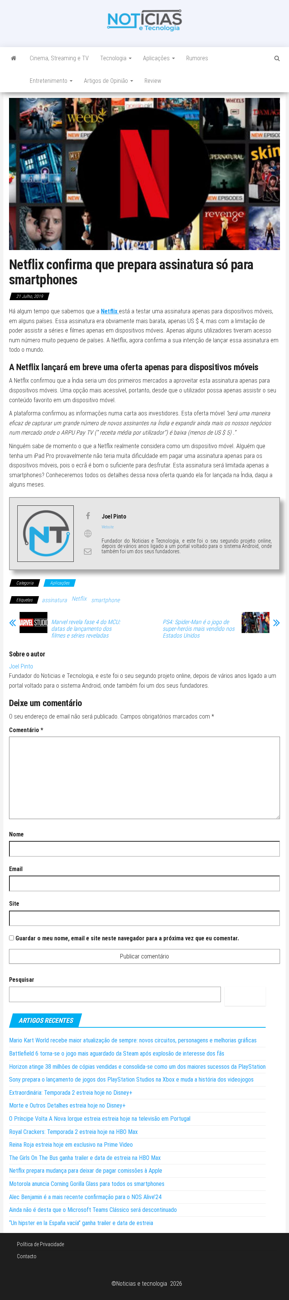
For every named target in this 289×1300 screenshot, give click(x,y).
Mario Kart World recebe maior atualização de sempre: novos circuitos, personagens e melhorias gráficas (133, 1040)
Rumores (197, 58)
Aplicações (157, 58)
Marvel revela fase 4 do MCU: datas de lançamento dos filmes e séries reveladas (85, 629)
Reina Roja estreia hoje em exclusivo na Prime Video (71, 1144)
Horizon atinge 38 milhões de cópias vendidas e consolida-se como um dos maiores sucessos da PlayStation (137, 1066)
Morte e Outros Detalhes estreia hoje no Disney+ (67, 1105)
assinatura (54, 600)
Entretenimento (49, 80)
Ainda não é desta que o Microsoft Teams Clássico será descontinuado (93, 1209)
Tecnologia (114, 58)
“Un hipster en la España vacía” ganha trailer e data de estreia (81, 1223)
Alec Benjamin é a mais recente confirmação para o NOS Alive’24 (85, 1197)
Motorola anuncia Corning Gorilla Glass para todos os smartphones (86, 1183)
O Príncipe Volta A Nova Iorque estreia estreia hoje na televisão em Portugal (99, 1118)
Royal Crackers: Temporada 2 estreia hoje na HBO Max (73, 1131)
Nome (16, 834)
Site (14, 903)
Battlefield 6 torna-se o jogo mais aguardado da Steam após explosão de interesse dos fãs (116, 1053)
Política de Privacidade (40, 1244)
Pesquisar (21, 979)
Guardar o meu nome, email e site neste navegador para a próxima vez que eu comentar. (127, 938)
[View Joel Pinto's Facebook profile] (87, 516)
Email (16, 869)
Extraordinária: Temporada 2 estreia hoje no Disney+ (70, 1092)
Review (152, 80)
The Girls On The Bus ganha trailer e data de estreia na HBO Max (85, 1157)
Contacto (27, 1256)
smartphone (105, 600)
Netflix (79, 598)
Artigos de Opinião (106, 80)
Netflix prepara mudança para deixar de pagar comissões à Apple (85, 1170)
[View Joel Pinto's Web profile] (87, 533)
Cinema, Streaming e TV (59, 58)
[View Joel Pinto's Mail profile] (87, 551)
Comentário (26, 730)
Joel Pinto (21, 666)
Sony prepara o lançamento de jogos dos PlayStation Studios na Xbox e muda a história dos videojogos (131, 1079)
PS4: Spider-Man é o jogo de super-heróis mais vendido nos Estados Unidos (198, 629)
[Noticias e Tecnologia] (13, 58)
